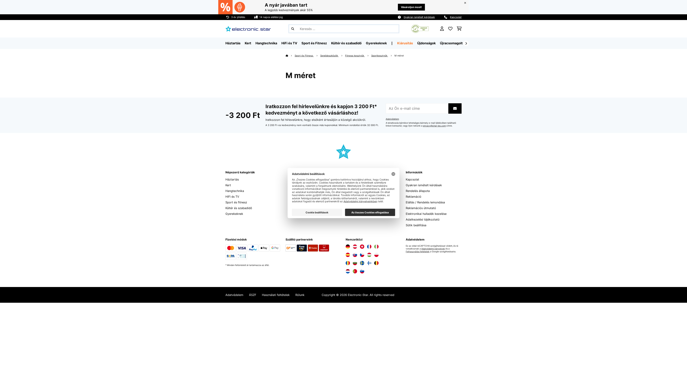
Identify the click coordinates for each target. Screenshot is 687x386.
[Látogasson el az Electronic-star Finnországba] (369, 263)
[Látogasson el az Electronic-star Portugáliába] (355, 271)
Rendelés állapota (418, 191)
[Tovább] (466, 43)
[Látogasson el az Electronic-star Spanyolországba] (348, 255)
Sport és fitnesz (236, 202)
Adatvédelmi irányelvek (433, 249)
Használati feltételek (276, 295)
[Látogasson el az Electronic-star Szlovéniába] (362, 271)
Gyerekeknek (234, 214)
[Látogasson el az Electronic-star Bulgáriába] (355, 263)
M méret (399, 55)
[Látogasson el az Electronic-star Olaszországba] (376, 246)
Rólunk (299, 295)
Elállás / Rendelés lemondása (425, 202)
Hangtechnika (234, 191)
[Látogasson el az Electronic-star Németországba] (348, 246)
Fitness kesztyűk (355, 55)
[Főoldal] (290, 55)
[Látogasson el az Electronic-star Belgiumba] (376, 263)
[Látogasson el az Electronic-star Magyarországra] (369, 255)
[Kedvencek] (450, 29)
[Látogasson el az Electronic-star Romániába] (348, 263)
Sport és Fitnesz (304, 55)
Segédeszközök (329, 55)
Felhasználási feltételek (418, 251)
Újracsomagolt (451, 43)
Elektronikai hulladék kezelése (426, 214)
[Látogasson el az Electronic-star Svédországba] (362, 263)
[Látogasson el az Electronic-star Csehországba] (362, 255)
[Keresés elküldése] (292, 29)
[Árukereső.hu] (420, 28)
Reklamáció (413, 196)
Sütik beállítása (416, 225)
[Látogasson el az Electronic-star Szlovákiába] (355, 255)
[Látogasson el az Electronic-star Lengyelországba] (376, 255)
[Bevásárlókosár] (459, 29)
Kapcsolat (456, 17)
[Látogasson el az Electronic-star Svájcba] (362, 246)
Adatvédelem (392, 119)
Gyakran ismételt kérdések (419, 17)
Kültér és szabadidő (238, 208)
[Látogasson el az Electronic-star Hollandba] (348, 271)
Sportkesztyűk (379, 55)
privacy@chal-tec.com (434, 126)
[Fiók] (442, 29)
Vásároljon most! (411, 7)
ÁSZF (252, 295)
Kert (228, 185)
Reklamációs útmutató (421, 208)
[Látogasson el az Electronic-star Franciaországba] (369, 246)
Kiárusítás (405, 43)
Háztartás (232, 179)
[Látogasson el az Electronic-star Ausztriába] (355, 246)
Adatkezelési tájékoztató (423, 219)
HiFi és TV (232, 196)
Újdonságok (426, 43)
